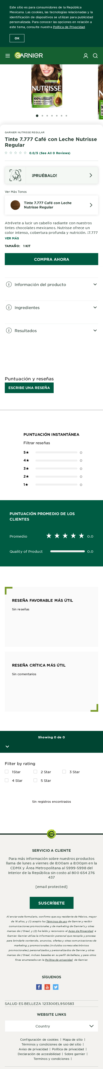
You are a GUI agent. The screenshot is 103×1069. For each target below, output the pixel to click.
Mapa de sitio (73, 1039)
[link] (51, 153)
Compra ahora (51, 259)
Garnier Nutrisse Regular (25, 132)
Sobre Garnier (74, 1054)
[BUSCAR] (95, 56)
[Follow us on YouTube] (47, 987)
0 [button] (51, 452)
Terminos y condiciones (51, 1059)
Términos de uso (56, 921)
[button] (6, 746)
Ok (17, 38)
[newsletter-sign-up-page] (86, 56)
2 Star (46, 772)
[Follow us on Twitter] (56, 987)
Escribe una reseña (29, 388)
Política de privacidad (59, 959)
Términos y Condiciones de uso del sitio (51, 1044)
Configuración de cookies (39, 1039)
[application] (51, 1026)
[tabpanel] (51, 289)
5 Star (46, 780)
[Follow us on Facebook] (39, 987)
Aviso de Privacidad (33, 1049)
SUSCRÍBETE (51, 902)
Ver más (12, 238)
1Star (16, 772)
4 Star (17, 780)
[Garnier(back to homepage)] (27, 55)
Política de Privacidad (69, 27)
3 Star (74, 772)
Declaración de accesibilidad (39, 1054)
